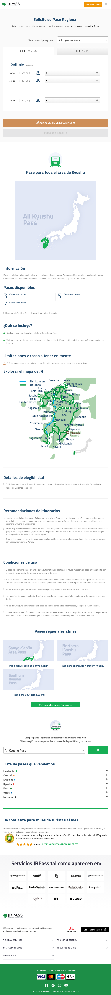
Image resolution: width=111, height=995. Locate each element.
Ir (98, 750)
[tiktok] (53, 985)
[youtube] (66, 985)
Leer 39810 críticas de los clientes (60, 844)
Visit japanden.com (93, 929)
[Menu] (106, 4)
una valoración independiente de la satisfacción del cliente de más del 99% (60, 835)
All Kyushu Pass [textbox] (69, 40)
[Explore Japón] (11, 4)
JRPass (46, 991)
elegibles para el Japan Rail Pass (84, 26)
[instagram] (59, 985)
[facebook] (46, 985)
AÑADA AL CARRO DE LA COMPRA (54, 123)
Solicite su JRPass (93, 4)
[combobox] (82, 39)
